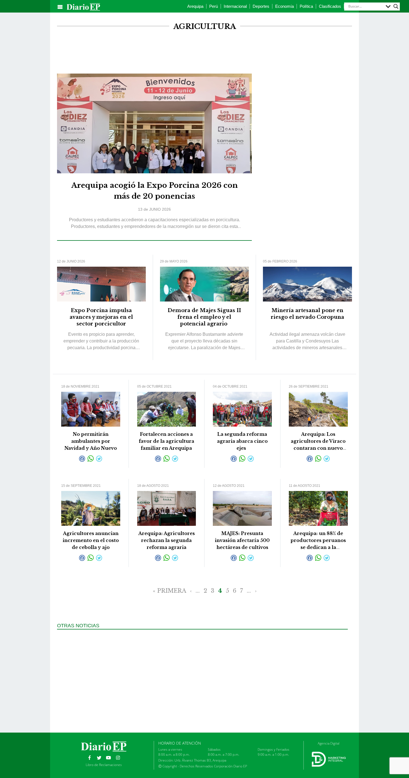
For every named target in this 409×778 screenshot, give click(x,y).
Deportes (261, 6)
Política (306, 6)
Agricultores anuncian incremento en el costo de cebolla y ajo (91, 540)
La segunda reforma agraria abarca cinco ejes (242, 441)
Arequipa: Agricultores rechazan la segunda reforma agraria (166, 540)
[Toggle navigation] (60, 7)
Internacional (235, 6)
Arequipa (195, 6)
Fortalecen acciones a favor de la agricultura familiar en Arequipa (166, 441)
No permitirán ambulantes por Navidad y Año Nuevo (91, 441)
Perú (213, 6)
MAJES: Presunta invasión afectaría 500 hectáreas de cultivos (242, 540)
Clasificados (330, 6)
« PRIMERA (169, 590)
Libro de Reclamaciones (104, 764)
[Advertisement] (204, 52)
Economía (284, 6)
